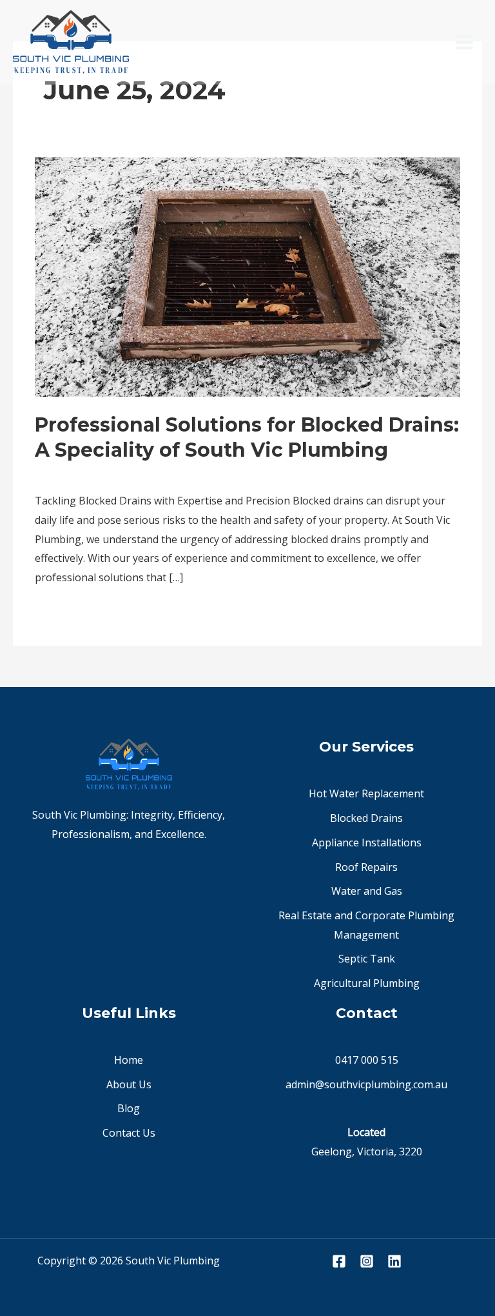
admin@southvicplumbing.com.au (366, 1084)
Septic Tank (366, 959)
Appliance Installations (367, 842)
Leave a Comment (78, 473)
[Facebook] (339, 1261)
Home (128, 1060)
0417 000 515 (366, 1060)
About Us (128, 1084)
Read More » (65, 611)
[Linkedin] (394, 1261)
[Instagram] (367, 1261)
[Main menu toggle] (464, 42)
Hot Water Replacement (366, 793)
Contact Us (128, 1133)
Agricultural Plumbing (367, 983)
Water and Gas (366, 891)
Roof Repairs (366, 867)
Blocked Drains (366, 818)
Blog (141, 473)
